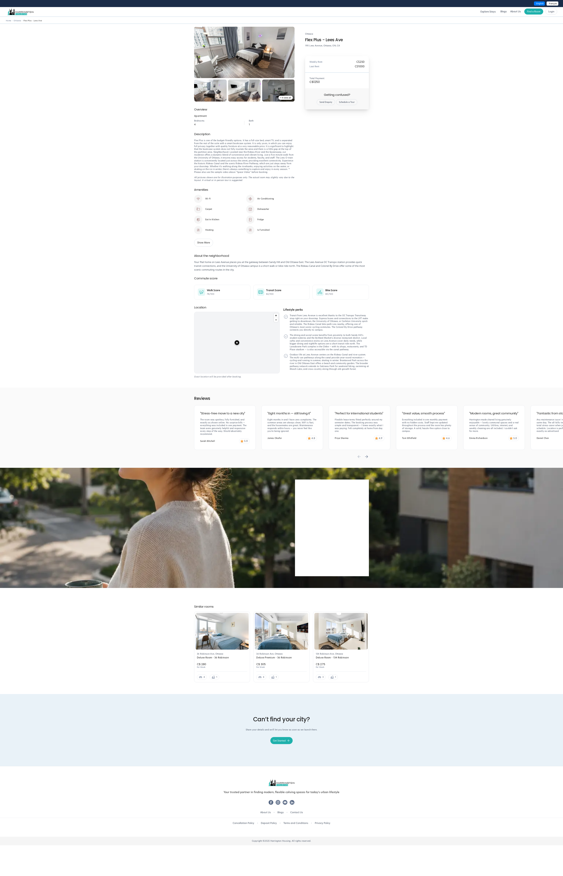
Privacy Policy (322, 823)
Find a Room (533, 11)
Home (8, 20)
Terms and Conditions (295, 823)
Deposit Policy (269, 823)
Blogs (280, 812)
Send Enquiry (325, 102)
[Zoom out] (276, 320)
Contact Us (296, 812)
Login (551, 11)
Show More (203, 242)
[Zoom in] (276, 315)
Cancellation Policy (243, 823)
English (540, 3)
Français (553, 3)
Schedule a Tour (347, 102)
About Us (265, 812)
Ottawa (17, 20)
